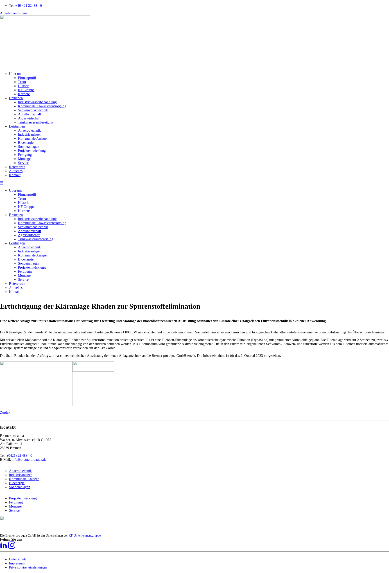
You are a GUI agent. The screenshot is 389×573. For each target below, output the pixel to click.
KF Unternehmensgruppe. (85, 535)
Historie (23, 202)
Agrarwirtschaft (29, 235)
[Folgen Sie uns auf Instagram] (11, 547)
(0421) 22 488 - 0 (19, 455)
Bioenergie (26, 259)
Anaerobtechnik (29, 247)
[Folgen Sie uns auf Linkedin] (4, 547)
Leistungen (17, 243)
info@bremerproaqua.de (29, 459)
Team (22, 198)
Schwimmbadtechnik (33, 227)
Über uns (15, 190)
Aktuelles (16, 288)
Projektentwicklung (32, 267)
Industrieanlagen (29, 251)
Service (23, 279)
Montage (24, 275)
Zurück (5, 412)
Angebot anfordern (13, 13)
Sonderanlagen (28, 263)
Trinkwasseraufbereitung (35, 239)
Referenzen (17, 283)
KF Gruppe (26, 207)
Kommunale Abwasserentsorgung (42, 223)
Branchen (16, 215)
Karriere (24, 211)
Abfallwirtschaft (29, 231)
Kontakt (14, 292)
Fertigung (25, 271)
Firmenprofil (27, 194)
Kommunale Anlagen (33, 255)
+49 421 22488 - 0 (28, 5)
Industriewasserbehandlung (37, 219)
